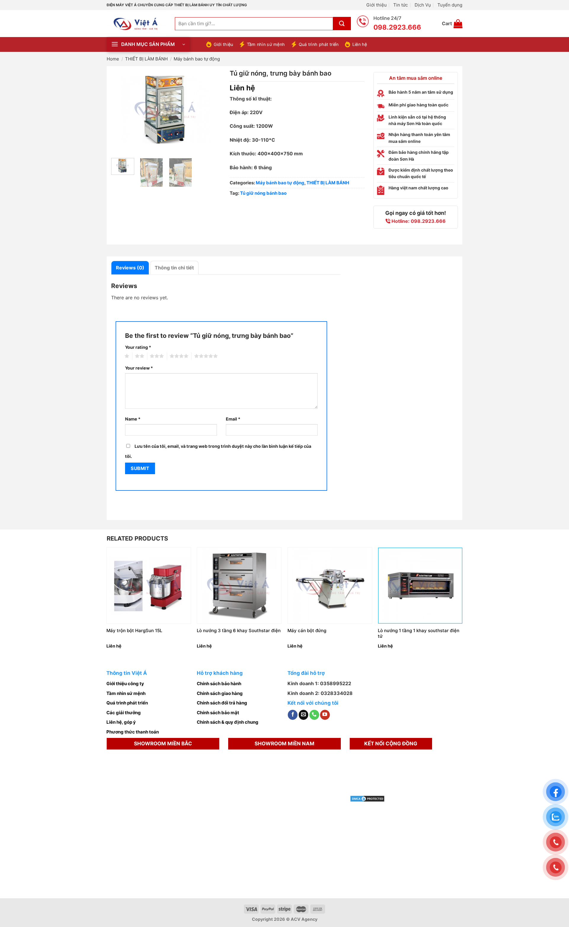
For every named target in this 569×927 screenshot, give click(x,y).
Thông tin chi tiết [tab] (174, 268)
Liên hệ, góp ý (121, 722)
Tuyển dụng (449, 5)
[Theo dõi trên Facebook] (293, 715)
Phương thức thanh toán (132, 732)
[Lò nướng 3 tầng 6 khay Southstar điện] (239, 585)
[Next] (211, 110)
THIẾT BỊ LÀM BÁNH (146, 59)
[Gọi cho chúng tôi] (314, 715)
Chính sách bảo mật (218, 712)
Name (132, 418)
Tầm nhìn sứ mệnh (266, 44)
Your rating (138, 347)
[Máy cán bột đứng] (330, 585)
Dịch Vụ (423, 5)
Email (233, 418)
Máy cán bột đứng (306, 630)
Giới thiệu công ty (125, 683)
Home (113, 59)
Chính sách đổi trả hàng (222, 703)
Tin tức (400, 5)
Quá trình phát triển (318, 44)
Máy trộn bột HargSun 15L (134, 630)
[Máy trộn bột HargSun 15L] (149, 585)
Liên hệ (359, 44)
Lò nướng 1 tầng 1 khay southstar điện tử (418, 633)
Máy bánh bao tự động (197, 59)
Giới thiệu (376, 5)
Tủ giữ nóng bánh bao (263, 193)
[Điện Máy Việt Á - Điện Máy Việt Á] (136, 23)
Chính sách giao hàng (220, 693)
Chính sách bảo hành (219, 683)
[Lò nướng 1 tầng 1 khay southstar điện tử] (420, 585)
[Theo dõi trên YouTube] (325, 715)
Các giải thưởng (123, 712)
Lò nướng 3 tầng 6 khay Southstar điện (239, 630)
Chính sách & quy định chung (227, 722)
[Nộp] (342, 23)
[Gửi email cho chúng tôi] (304, 715)
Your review (139, 367)
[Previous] (121, 110)
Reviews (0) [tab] (130, 268)
